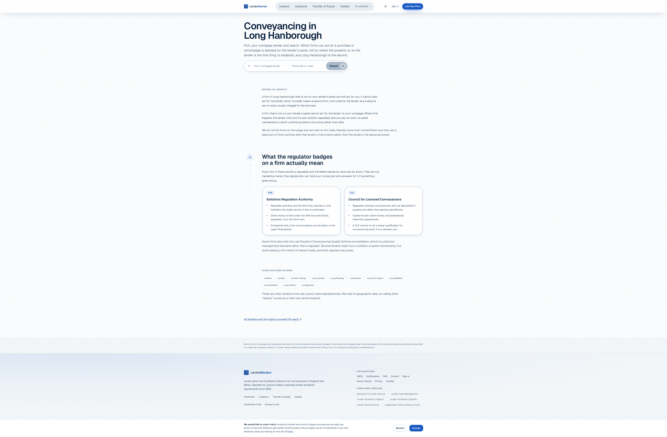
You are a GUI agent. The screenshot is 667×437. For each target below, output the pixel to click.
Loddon (268, 278)
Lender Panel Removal (368, 404)
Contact (395, 376)
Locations (301, 6)
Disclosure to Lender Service (371, 394)
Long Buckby (337, 278)
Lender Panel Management (404, 394)
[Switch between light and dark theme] (385, 6)
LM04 (360, 376)
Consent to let (272, 404)
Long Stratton (271, 285)
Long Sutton (289, 285)
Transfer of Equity (323, 6)
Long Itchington (375, 278)
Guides (344, 6)
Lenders (284, 6)
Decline (400, 428)
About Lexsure (364, 381)
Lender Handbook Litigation (370, 399)
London (281, 278)
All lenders (249, 396)
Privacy (378, 381)
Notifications (372, 376)
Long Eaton (355, 278)
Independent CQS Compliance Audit (402, 404)
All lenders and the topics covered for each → (273, 319)
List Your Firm (412, 6)
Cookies (390, 381)
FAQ (385, 376)
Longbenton (308, 285)
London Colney (298, 278)
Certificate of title (252, 404)
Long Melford (395, 278)
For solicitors (361, 6)
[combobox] (269, 66)
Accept (416, 428)
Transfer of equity (282, 396)
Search (337, 66)
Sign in (395, 6)
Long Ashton (318, 278)
